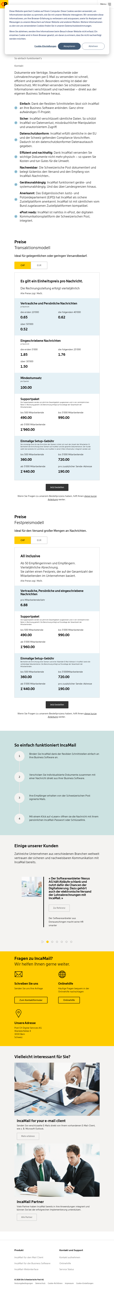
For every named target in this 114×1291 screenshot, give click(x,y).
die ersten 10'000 (29, 312)
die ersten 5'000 (29, 349)
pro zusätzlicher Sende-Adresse (75, 466)
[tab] (105, 4)
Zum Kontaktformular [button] (30, 1000)
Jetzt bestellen (57, 487)
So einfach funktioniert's (28, 58)
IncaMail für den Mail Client (28, 1257)
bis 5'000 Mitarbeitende (70, 412)
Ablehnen (93, 46)
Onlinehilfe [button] (69, 1000)
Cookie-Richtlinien (55, 1283)
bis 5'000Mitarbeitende (70, 671)
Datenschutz (40, 1283)
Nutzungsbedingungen (23, 1283)
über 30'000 (26, 361)
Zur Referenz (59, 908)
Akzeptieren (69, 46)
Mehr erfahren (28, 1136)
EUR (39, 265)
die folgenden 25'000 (69, 349)
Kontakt (18, 65)
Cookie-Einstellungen (45, 46)
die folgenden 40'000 (69, 312)
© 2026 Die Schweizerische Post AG (29, 1279)
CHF (23, 265)
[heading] (57, 286)
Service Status (66, 1269)
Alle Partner (26, 1217)
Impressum (69, 1283)
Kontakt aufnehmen (69, 1257)
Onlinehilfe (65, 1263)
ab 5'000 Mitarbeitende (32, 424)
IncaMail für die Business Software (32, 1263)
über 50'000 (26, 324)
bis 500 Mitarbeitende (32, 412)
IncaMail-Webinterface (26, 1269)
